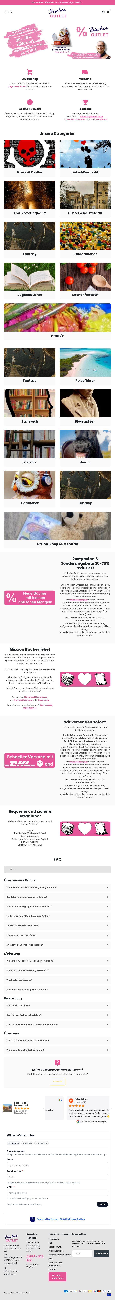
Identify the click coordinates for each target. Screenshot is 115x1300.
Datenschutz (55, 1246)
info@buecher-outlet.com (11, 1271)
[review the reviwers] (54, 1100)
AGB (50, 1243)
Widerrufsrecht (56, 1250)
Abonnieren (101, 1253)
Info (50, 1258)
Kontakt (57, 1081)
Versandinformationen (60, 1254)
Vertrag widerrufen (57, 1277)
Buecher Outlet (24, 1293)
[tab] (57, 887)
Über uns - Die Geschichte (55, 1264)
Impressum (54, 1239)
